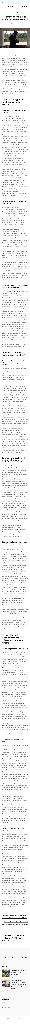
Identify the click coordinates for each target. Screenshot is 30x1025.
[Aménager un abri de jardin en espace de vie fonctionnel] (6, 974)
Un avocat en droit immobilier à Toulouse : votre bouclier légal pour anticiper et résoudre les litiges (18, 984)
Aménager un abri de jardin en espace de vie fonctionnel (19, 972)
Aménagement (15, 12)
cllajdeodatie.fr (15, 6)
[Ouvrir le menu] (3, 2)
